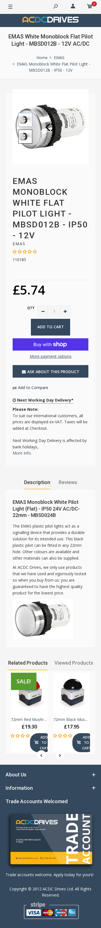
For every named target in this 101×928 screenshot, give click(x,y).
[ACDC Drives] (50, 20)
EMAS (19, 243)
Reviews (68, 482)
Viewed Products (73, 663)
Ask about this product (53, 371)
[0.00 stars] (25, 251)
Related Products (28, 663)
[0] (90, 7)
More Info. (22, 453)
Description (37, 482)
